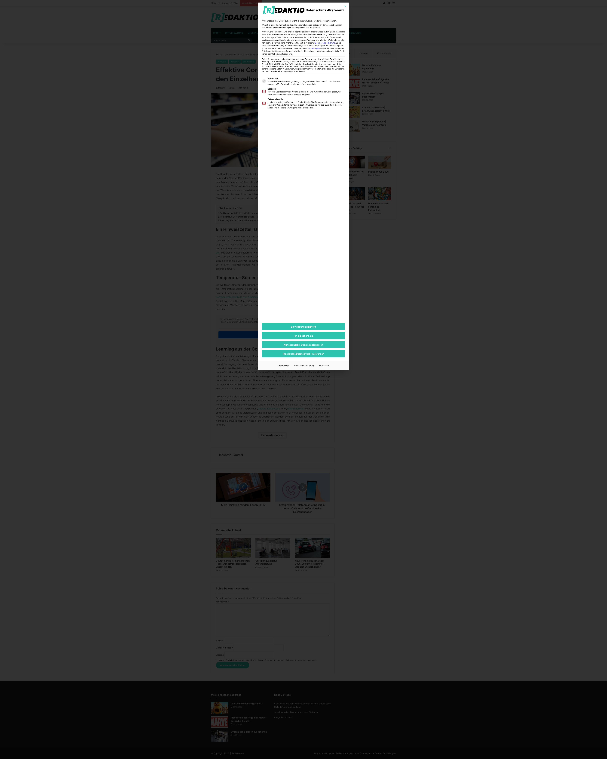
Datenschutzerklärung (325, 43)
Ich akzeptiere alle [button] (303, 335)
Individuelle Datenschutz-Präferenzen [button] (303, 353)
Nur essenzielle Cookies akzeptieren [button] (303, 344)
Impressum (324, 365)
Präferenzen (283, 365)
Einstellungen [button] (314, 48)
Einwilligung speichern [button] (303, 326)
